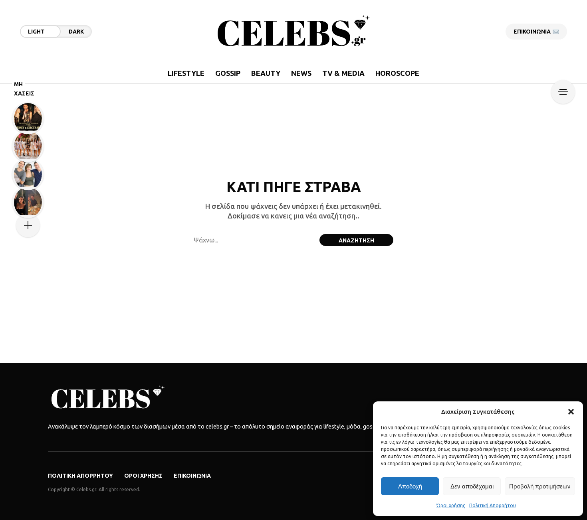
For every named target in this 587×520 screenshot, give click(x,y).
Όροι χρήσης (450, 505)
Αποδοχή (410, 486)
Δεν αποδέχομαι (472, 486)
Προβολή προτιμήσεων (540, 486)
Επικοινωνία (192, 475)
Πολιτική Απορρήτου (492, 505)
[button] (571, 412)
